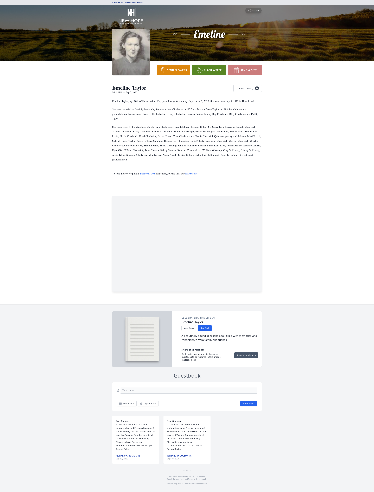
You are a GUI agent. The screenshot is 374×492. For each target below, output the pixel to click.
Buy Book (204, 328)
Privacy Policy (178, 479)
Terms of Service (195, 479)
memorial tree (147, 173)
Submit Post (248, 403)
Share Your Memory (246, 355)
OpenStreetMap (190, 484)
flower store (191, 173)
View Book (189, 328)
